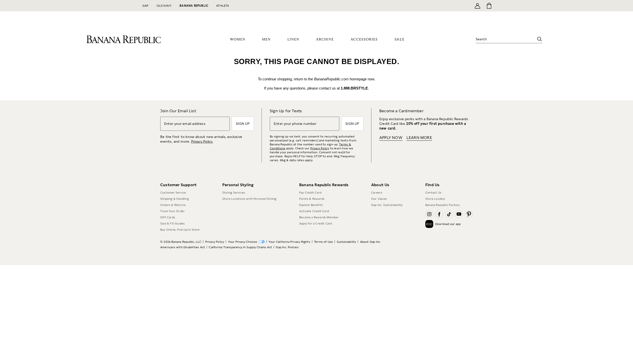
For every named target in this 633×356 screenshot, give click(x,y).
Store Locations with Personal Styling (249, 198)
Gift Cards (167, 217)
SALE (400, 39)
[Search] (540, 39)
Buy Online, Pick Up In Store (180, 229)
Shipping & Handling (174, 198)
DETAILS (421, 5)
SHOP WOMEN (348, 18)
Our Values (379, 198)
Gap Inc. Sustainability (387, 205)
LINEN (293, 39)
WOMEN (238, 39)
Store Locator (435, 198)
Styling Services (233, 192)
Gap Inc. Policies (287, 247)
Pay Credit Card (310, 192)
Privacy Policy (319, 148)
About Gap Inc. (370, 242)
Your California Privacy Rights (289, 242)
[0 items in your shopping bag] (489, 5)
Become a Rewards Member (319, 217)
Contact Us (433, 192)
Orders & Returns (173, 205)
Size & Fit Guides (172, 223)
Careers (376, 192)
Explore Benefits (311, 205)
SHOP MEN (373, 18)
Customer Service (173, 192)
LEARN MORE (419, 137)
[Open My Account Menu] (477, 5)
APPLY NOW (405, 5)
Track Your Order (172, 211)
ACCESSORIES (364, 39)
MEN (266, 39)
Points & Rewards (311, 198)
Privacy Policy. (202, 141)
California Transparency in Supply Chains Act (240, 247)
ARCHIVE (325, 39)
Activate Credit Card (314, 211)
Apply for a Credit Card (315, 223)
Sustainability (346, 242)
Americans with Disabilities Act (182, 247)
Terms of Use (323, 242)
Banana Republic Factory (442, 205)
